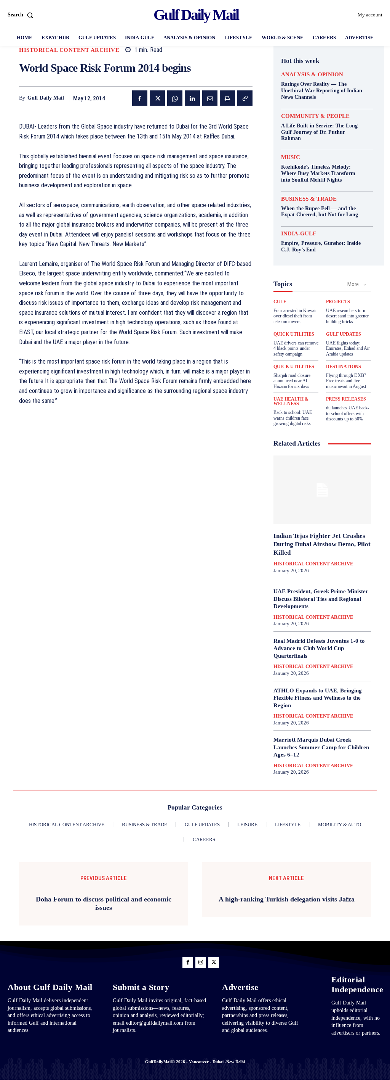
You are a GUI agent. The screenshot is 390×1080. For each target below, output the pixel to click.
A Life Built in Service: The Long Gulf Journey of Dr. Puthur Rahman (319, 132)
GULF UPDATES (343, 334)
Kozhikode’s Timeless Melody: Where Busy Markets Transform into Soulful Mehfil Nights (318, 173)
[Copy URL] (245, 98)
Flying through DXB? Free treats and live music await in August (346, 381)
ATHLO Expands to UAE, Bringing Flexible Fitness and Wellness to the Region (317, 697)
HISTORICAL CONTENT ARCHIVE (69, 50)
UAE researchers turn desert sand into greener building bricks (347, 316)
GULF (279, 301)
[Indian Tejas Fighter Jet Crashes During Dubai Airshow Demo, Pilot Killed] (322, 489)
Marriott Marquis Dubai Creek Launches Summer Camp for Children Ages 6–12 (321, 747)
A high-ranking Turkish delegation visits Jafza (287, 899)
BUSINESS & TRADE (309, 199)
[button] (22, 15)
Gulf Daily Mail (45, 98)
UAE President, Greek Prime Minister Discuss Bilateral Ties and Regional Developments (320, 598)
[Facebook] (139, 98)
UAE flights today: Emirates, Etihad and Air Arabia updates (348, 348)
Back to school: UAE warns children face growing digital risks (292, 418)
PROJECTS (338, 301)
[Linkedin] (192, 98)
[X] (157, 98)
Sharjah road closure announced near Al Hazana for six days (291, 381)
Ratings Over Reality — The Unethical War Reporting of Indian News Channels (321, 90)
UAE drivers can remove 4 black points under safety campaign (295, 348)
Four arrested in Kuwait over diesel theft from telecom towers (294, 316)
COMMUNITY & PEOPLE (315, 116)
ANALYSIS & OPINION (312, 74)
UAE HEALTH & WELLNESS (290, 401)
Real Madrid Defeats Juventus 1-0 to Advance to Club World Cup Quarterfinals (319, 648)
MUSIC (290, 157)
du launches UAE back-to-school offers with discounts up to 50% (347, 413)
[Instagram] (200, 962)
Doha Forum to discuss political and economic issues (103, 903)
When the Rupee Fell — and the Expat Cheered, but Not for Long (319, 212)
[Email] (209, 98)
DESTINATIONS (343, 366)
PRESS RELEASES (346, 399)
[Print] (227, 98)
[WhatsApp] (174, 98)
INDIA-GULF (298, 234)
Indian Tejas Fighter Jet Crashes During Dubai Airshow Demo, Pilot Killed (322, 544)
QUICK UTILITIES (293, 334)
